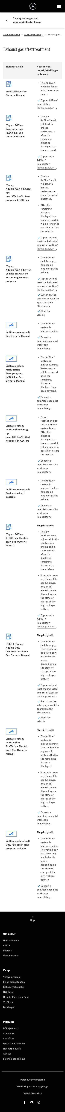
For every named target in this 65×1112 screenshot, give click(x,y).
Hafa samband (11, 940)
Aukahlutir (9, 1033)
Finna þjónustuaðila (14, 982)
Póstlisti (7, 950)
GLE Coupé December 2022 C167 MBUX (34, 34)
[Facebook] (25, 1102)
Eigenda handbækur (14, 1058)
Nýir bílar (8, 992)
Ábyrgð (7, 1053)
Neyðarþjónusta (12, 1048)
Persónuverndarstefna (32, 1079)
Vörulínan (8, 1038)
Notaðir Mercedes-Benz (16, 997)
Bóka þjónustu (11, 1028)
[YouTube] (32, 1102)
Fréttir (6, 945)
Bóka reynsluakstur (13, 987)
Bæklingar (8, 1007)
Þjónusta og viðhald (14, 1043)
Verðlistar (8, 1002)
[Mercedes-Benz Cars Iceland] (32, 6)
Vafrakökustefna (33, 1093)
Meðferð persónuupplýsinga (32, 1086)
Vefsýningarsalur (12, 977)
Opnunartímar (11, 955)
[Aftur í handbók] (8, 20)
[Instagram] (39, 1102)
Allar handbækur (11, 34)
